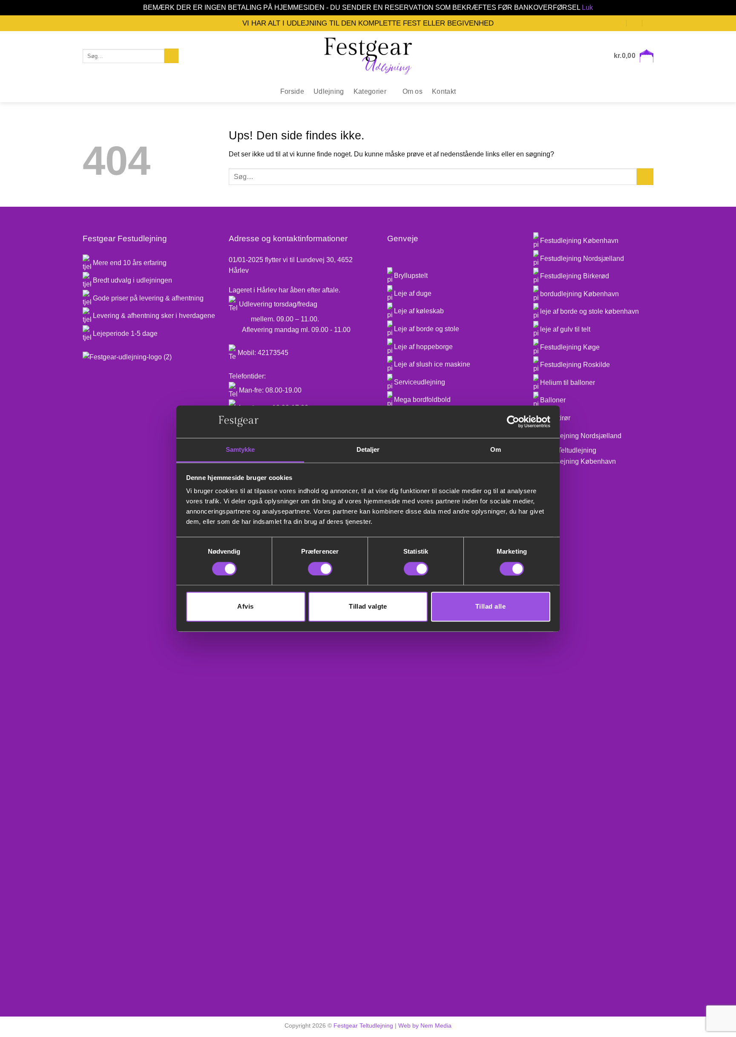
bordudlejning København (579, 294)
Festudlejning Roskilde (575, 364)
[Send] (171, 56)
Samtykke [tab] (240, 450)
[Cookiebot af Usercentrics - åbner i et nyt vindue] (513, 421)
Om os (412, 91)
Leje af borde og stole (425, 328)
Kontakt (444, 91)
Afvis (245, 606)
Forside (292, 91)
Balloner (553, 400)
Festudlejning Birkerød (574, 276)
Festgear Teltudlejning (363, 1025)
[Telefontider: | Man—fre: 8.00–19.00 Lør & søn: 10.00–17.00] (635, 22)
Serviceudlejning (418, 382)
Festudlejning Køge (570, 347)
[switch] (320, 568)
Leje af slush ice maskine (431, 364)
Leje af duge (411, 293)
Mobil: (247, 352)
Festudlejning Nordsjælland (582, 258)
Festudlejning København (579, 240)
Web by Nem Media (424, 1025)
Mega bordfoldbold (421, 399)
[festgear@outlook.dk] (619, 22)
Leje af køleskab (418, 311)
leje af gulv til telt (565, 329)
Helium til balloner (567, 382)
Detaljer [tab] (368, 450)
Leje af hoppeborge (422, 346)
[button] (633, 56)
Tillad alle (490, 606)
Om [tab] (495, 450)
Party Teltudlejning (568, 450)
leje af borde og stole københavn (589, 311)
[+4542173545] (650, 22)
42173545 (272, 352)
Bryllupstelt (410, 275)
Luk (587, 7)
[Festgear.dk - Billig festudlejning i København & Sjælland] (368, 56)
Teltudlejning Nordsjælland (580, 435)
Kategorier (370, 91)
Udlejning (328, 91)
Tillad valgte (368, 606)
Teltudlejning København (578, 461)
